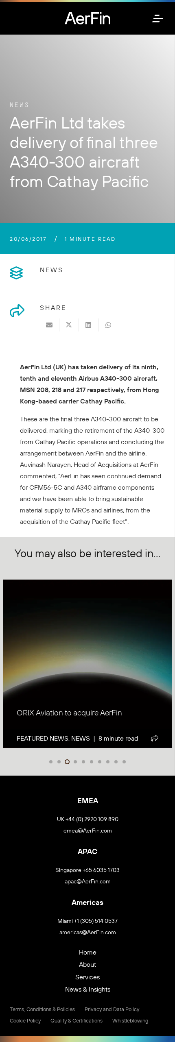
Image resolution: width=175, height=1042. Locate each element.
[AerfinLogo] (87, 18)
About (87, 964)
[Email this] (49, 324)
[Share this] (69, 324)
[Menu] (158, 18)
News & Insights (87, 989)
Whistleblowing (130, 1020)
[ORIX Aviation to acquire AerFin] (87, 664)
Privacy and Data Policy (112, 1009)
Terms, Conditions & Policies (42, 1009)
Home (87, 952)
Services (87, 977)
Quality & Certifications (76, 1020)
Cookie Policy (25, 1020)
